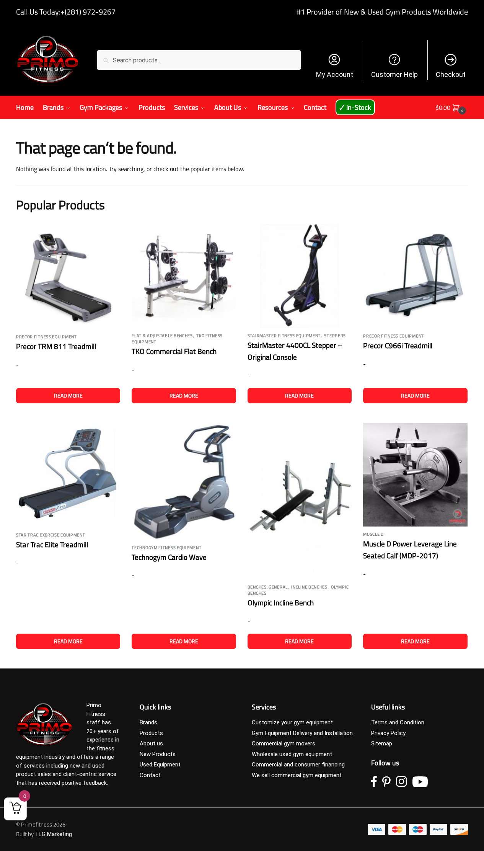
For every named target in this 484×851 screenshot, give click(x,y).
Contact (150, 775)
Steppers (335, 336)
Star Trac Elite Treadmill (52, 544)
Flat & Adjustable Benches (162, 336)
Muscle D (373, 534)
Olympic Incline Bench (281, 602)
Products (151, 733)
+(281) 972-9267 (88, 12)
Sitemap (381, 743)
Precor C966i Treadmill (397, 345)
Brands (148, 722)
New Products (158, 754)
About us (151, 743)
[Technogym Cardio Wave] (184, 481)
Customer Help (394, 74)
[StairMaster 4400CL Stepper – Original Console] (300, 276)
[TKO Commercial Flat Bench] (184, 276)
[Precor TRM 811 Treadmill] (68, 276)
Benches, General (268, 587)
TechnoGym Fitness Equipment (166, 548)
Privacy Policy (388, 733)
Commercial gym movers (283, 743)
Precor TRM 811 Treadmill (56, 346)
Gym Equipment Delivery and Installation (302, 733)
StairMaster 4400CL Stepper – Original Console (295, 350)
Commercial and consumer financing (298, 764)
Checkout (451, 74)
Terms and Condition (397, 722)
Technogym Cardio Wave (169, 556)
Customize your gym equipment (292, 722)
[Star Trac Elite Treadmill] (68, 475)
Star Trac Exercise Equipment (50, 535)
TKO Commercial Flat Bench (174, 351)
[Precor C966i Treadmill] (415, 276)
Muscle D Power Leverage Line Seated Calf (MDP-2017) (410, 549)
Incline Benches (309, 587)
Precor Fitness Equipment (46, 337)
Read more (68, 395)
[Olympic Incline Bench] (300, 501)
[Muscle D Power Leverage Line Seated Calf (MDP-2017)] (415, 475)
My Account (334, 74)
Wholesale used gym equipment (292, 754)
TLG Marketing (53, 834)
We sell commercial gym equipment (297, 775)
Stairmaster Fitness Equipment (284, 336)
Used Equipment (160, 764)
